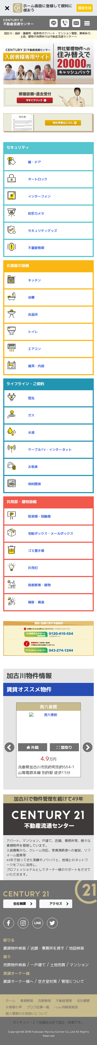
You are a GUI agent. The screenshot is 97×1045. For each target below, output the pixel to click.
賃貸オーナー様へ (18, 981)
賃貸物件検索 (15, 948)
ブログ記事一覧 (38, 1007)
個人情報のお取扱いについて (27, 1013)
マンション (79, 964)
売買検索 (44, 1000)
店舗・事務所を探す (47, 948)
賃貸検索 (26, 1000)
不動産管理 (64, 1000)
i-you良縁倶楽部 (66, 1007)
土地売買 (58, 964)
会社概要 (19, 903)
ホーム (10, 1000)
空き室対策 (48, 981)
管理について (72, 981)
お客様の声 (14, 1007)
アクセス (55, 903)
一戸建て (38, 964)
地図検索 (76, 948)
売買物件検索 (15, 964)
